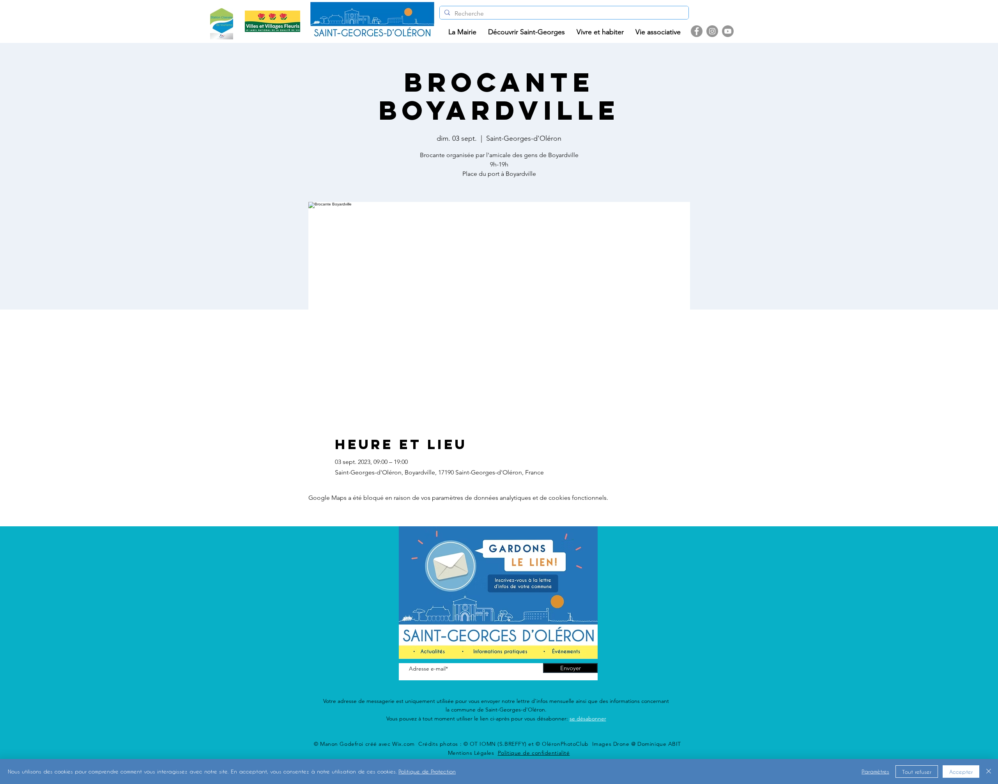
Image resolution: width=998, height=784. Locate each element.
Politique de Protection (427, 771)
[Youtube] (728, 31)
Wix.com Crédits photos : (428, 743)
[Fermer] (988, 771)
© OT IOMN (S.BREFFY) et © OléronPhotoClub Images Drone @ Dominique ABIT (572, 743)
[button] (462, 32)
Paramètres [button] (875, 771)
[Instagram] (712, 31)
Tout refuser (916, 771)
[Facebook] (696, 31)
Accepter (961, 771)
